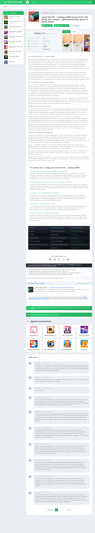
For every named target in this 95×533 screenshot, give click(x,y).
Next (69, 509)
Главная (5, 6)
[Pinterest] (68, 259)
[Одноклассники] (59, 259)
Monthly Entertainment (62, 90)
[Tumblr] (63, 259)
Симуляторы (46, 41)
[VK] (54, 259)
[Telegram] (50, 259)
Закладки (75, 25)
